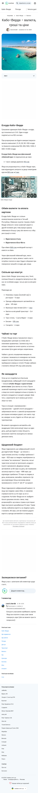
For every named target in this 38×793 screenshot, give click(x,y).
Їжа (2, 655)
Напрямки (10, 15)
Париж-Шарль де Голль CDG (10, 728)
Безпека (4, 662)
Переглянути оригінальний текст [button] (15, 608)
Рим (3, 749)
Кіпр (3, 752)
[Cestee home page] (9, 3)
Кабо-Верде (6, 9)
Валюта (29, 15)
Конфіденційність (13, 779)
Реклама (22, 779)
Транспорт (5, 648)
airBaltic (4, 690)
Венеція (4, 738)
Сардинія (4, 707)
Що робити (5, 638)
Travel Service (6, 725)
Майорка (4, 755)
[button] (2, 3)
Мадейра (4, 731)
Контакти (4, 771)
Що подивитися (6, 634)
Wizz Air (4, 721)
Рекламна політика (18, 526)
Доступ (4, 644)
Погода (18, 9)
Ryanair (4, 701)
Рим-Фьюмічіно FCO (7, 704)
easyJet (4, 714)
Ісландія (4, 742)
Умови (5, 779)
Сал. (3, 677)
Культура (4, 658)
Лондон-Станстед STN (8, 697)
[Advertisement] (19, 100)
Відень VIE (4, 694)
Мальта (4, 735)
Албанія (4, 745)
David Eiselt (13, 30)
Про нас (4, 767)
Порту (3, 759)
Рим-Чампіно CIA (7, 718)
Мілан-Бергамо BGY (7, 711)
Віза (3, 665)
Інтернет (4, 668)
